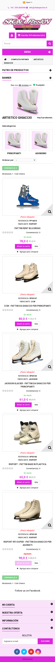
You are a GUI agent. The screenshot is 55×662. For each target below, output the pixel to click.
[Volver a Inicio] (5, 59)
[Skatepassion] (27, 21)
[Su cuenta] (12, 35)
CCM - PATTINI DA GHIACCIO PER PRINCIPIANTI (27, 306)
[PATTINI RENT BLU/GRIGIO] (27, 197)
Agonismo (40, 153)
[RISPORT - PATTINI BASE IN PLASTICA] (27, 433)
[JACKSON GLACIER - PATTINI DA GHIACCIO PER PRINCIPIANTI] (27, 352)
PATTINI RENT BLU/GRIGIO (27, 228)
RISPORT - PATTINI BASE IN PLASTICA (27, 464)
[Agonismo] (41, 140)
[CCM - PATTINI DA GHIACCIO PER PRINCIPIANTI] (27, 274)
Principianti (14, 153)
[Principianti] (14, 140)
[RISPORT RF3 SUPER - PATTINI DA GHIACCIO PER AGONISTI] (27, 510)
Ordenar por (8, 160)
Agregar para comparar (29, 252)
